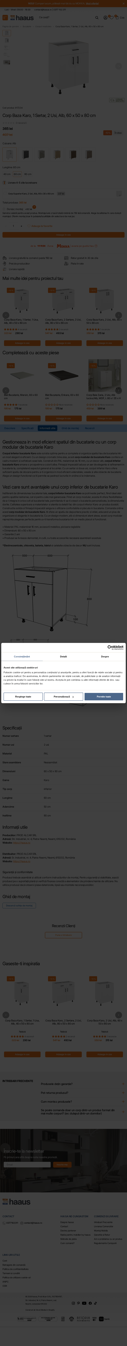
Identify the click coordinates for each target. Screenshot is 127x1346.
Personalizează (62, 696)
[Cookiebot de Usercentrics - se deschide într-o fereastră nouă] (109, 647)
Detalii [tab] (63, 656)
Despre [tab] (105, 656)
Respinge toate (23, 696)
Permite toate (104, 696)
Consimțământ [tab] (22, 656)
